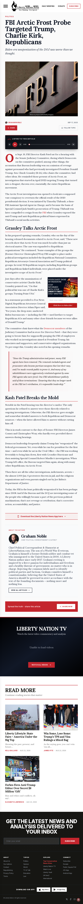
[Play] (15, 144)
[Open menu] (6, 6)
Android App (67, 873)
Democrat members (54, 328)
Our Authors (7, 864)
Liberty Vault (47, 872)
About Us (6, 861)
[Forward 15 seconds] (20, 144)
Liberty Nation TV (49, 866)
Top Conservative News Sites (50, 862)
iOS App (66, 870)
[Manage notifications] (78, 900)
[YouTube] (74, 899)
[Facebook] (71, 899)
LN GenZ (46, 875)
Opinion (26, 864)
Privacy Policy (8, 873)
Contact (6, 867)
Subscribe (70, 841)
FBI (44, 212)
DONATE (61, 6)
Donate (65, 864)
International (47, 878)
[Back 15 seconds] (9, 144)
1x (73, 144)
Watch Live (47, 869)
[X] (67, 899)
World (25, 867)
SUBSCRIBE (73, 6)
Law (24, 876)
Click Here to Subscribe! (62, 305)
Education (26, 873)
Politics (25, 861)
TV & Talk (26, 870)
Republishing (8, 870)
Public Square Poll (69, 867)
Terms (5, 876)
